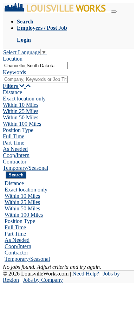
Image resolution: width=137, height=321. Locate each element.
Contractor (14, 162)
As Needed (15, 149)
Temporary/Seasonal (25, 168)
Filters (11, 86)
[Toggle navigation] (114, 12)
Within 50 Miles (20, 117)
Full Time (13, 136)
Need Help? (85, 274)
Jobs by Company (43, 280)
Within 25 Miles (20, 111)
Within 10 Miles (20, 105)
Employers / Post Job (42, 28)
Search (25, 22)
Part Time (13, 143)
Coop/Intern (16, 155)
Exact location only (24, 99)
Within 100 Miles (22, 124)
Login (24, 40)
